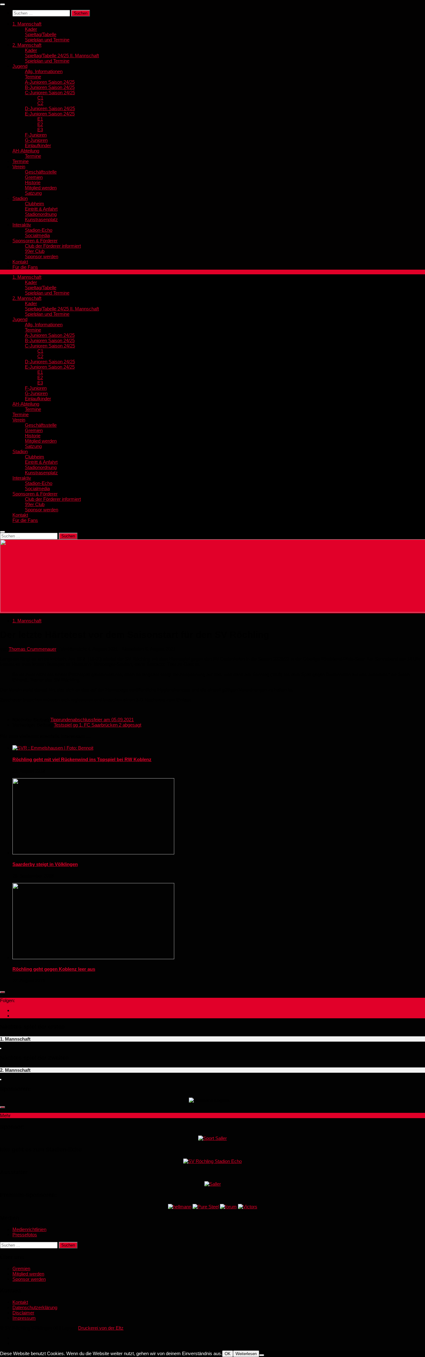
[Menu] (2, 4)
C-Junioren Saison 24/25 (50, 92)
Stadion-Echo (38, 230)
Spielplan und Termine (47, 39)
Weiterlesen (246, 1353)
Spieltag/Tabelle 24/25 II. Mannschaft (62, 55)
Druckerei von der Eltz (101, 1328)
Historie (32, 182)
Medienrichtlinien (29, 1229)
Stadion (20, 198)
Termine (33, 76)
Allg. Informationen (44, 71)
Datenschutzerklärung (34, 1307)
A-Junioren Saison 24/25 (50, 82)
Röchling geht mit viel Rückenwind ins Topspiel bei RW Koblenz (82, 759)
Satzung (33, 193)
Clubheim (34, 203)
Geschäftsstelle (41, 171)
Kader (31, 29)
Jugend (19, 66)
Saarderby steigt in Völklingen (45, 864)
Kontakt (20, 261)
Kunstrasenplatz (41, 219)
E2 (40, 124)
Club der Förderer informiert (53, 246)
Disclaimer (23, 1312)
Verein (18, 166)
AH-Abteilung (25, 150)
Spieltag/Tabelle (40, 34)
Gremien (34, 177)
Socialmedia (37, 235)
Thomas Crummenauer (32, 649)
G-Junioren (36, 140)
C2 (40, 103)
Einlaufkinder (38, 145)
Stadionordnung (41, 214)
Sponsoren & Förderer (35, 240)
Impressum (24, 1318)
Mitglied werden (41, 187)
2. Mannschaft (26, 45)
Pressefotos (24, 1234)
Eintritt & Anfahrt (41, 208)
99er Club (34, 251)
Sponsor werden (41, 256)
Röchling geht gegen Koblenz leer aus (53, 969)
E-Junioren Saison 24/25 (50, 113)
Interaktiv (21, 224)
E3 (40, 129)
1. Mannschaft (26, 23)
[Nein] (261, 1355)
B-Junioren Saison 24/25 (50, 87)
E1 (40, 119)
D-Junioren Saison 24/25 (50, 108)
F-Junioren (36, 134)
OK (228, 1353)
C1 (40, 97)
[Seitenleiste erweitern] (2, 992)
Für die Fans (25, 267)
